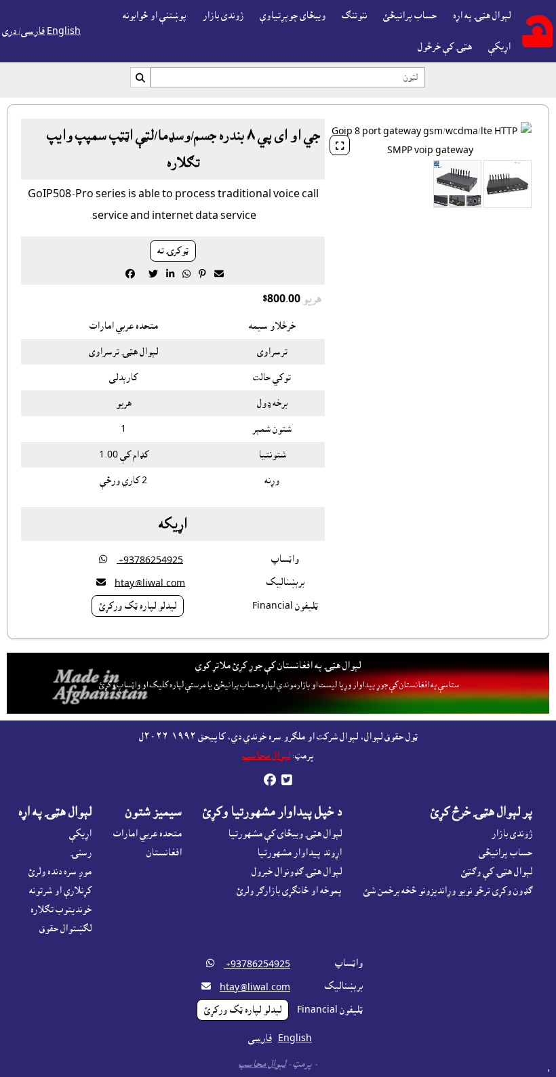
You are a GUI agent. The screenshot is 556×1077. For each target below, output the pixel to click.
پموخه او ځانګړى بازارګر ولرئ (289, 890)
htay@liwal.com (150, 583)
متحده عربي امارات (147, 833)
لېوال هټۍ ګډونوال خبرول (297, 871)
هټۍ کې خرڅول (445, 47)
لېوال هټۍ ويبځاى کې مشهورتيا (285, 833)
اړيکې (499, 47)
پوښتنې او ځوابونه (154, 15)
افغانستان (164, 852)
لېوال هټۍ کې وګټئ (496, 871)
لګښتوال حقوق (65, 928)
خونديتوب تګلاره (61, 909)
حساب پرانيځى (505, 852)
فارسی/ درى (23, 31)
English (64, 31)
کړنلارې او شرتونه (60, 890)
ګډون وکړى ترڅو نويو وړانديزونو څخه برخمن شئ (447, 890)
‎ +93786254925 (150, 560)
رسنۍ (81, 852)
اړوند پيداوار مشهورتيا (299, 852)
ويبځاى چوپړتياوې (292, 15)
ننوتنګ (354, 15)
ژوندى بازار (223, 15)
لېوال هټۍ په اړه (482, 15)
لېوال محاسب (266, 755)
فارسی (260, 1038)
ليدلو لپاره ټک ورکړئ (137, 606)
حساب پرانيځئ (410, 15)
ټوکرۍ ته (172, 251)
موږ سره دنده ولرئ (60, 871)
